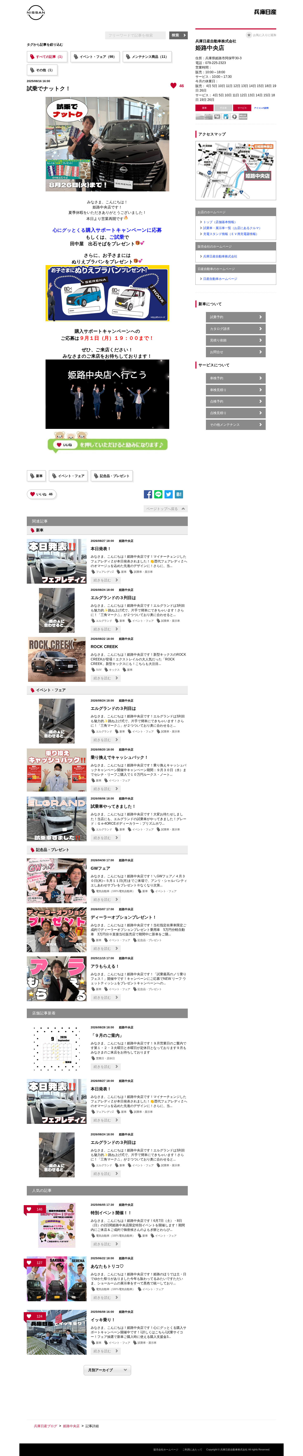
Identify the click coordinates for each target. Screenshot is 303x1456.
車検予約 (216, 378)
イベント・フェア (71, 476)
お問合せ (216, 352)
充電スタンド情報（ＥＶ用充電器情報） (231, 234)
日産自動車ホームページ (220, 278)
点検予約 (216, 401)
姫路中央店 (71, 1426)
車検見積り (218, 390)
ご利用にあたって (192, 1449)
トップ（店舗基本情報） (220, 222)
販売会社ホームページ (166, 1449)
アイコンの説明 (261, 108)
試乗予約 (216, 317)
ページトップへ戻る (162, 509)
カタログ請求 (220, 329)
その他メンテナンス (225, 424)
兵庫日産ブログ (45, 1426)
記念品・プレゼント (115, 476)
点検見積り (218, 413)
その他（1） (45, 70)
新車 (39, 476)
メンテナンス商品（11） (150, 56)
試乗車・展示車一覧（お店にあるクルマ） (232, 228)
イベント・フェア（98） (98, 56)
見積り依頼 (218, 340)
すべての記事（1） (50, 56)
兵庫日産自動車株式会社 (220, 256)
